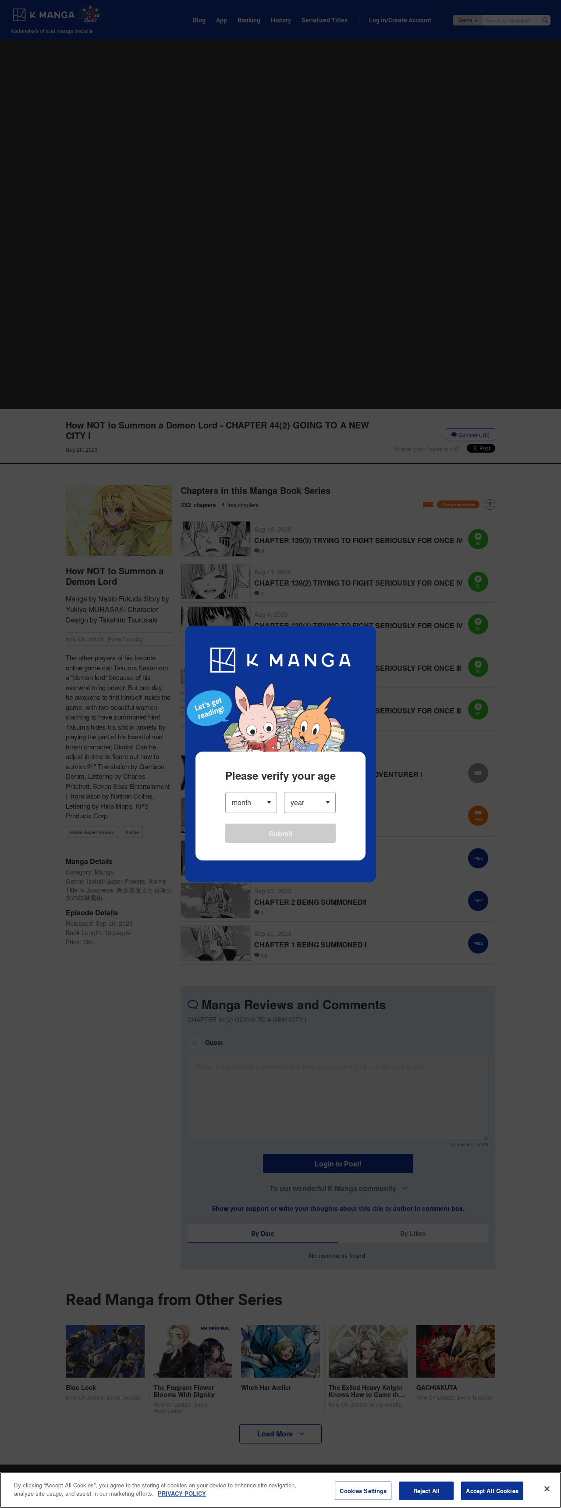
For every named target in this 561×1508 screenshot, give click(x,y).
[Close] (547, 1488)
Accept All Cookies (492, 1490)
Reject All (426, 1490)
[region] (280, 1490)
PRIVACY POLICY (182, 1493)
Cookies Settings (363, 1490)
